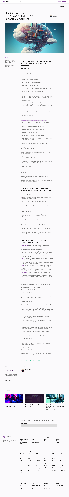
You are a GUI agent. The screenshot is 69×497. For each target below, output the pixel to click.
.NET (36, 451)
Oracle (21, 480)
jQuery (37, 465)
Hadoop (45, 473)
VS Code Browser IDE (24, 439)
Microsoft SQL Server (48, 480)
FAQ (44, 440)
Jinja (61, 453)
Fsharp (45, 451)
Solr (44, 487)
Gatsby (53, 468)
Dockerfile (30, 451)
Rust (37, 458)
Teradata (33, 487)
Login (60, 1)
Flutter (29, 472)
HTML (29, 453)
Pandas (45, 470)
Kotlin (29, 461)
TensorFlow (54, 470)
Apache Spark (22, 473)
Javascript (54, 453)
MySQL (33, 480)
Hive (44, 485)
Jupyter (21, 455)
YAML (61, 460)
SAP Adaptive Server (48, 488)
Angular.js (62, 465)
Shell (45, 461)
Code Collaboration (23, 442)
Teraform (37, 472)
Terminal (21, 440)
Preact (29, 465)
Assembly (21, 463)
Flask (21, 468)
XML (45, 460)
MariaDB (57, 483)
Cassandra (46, 483)
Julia (20, 461)
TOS (57, 440)
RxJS (61, 463)
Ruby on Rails (38, 468)
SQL (61, 458)
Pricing (21, 1)
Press (57, 437)
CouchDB (57, 488)
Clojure (37, 450)
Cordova (53, 472)
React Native (62, 470)
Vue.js (45, 467)
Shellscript (54, 458)
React (21, 458)
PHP (20, 456)
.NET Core (37, 470)
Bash (37, 461)
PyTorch (37, 473)
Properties (30, 456)
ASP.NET (21, 467)
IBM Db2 (45, 481)
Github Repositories (35, 442)
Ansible (21, 472)
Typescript (30, 460)
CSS (61, 450)
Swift (21, 460)
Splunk (21, 485)
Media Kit (58, 439)
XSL (52, 460)
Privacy (57, 442)
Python (45, 456)
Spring (53, 467)
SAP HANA (22, 488)
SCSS (45, 458)
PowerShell (54, 461)
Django (61, 467)
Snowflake (22, 487)
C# (52, 450)
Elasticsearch (58, 481)
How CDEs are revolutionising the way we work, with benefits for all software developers (10, 61)
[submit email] (55, 426)
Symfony (45, 468)
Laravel (29, 468)
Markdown (46, 455)
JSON (45, 453)
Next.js (37, 463)
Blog (24, 1)
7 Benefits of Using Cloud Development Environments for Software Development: (10, 65)
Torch (29, 473)
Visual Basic (38, 460)
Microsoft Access (23, 483)
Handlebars (22, 453)
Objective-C (30, 463)
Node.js (21, 470)
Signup (64, 1)
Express (29, 467)
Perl (52, 455)
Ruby (29, 458)
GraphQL (53, 463)
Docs (28, 1)
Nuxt (45, 463)
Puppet (53, 473)
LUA (36, 455)
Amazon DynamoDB (59, 485)
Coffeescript (46, 450)
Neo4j (57, 487)
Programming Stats (35, 443)
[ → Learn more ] (8, 380)
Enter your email (24, 423)
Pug (36, 456)
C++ (20, 450)
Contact (45, 439)
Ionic (20, 465)
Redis (33, 481)
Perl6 (61, 455)
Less (28, 455)
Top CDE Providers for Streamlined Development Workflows (9, 69)
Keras (45, 472)
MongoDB (21, 481)
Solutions (15, 1)
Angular (53, 465)
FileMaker (33, 488)
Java (37, 453)
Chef (61, 473)
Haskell (61, 461)
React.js (45, 465)
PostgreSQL (58, 480)
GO (52, 451)
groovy (61, 451)
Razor (61, 456)
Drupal (61, 468)
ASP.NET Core (38, 467)
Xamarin (61, 472)
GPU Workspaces (23, 443)
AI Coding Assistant (23, 437)
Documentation (47, 437)
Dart (20, 451)
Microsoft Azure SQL (36, 485)
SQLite (33, 483)
